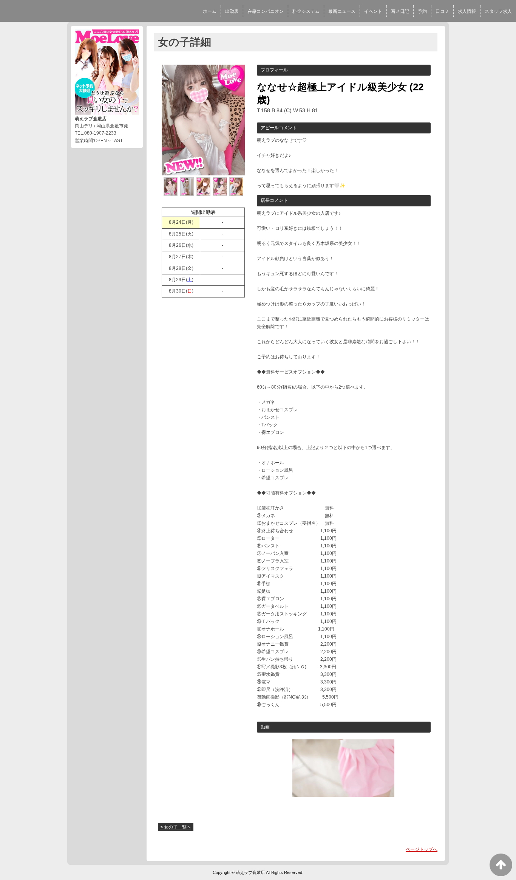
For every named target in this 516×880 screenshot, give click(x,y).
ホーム (209, 11)
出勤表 (232, 11)
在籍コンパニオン (265, 11)
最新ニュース (341, 11)
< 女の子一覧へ (175, 827)
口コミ (442, 11)
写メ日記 (400, 11)
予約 (422, 11)
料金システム (306, 11)
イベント (373, 11)
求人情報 (467, 11)
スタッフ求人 (498, 11)
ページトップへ (421, 849)
